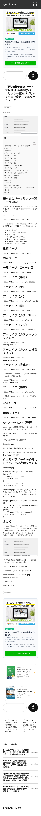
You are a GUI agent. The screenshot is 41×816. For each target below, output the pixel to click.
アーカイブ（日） (11, 163)
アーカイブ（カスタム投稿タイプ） (16, 173)
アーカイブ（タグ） (11, 168)
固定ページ (8, 151)
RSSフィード (9, 183)
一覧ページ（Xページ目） (13, 153)
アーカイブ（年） (11, 158)
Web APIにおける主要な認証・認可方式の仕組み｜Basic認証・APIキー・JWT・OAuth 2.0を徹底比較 (15, 764)
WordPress (7, 108)
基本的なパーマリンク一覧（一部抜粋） (18, 146)
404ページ (8, 180)
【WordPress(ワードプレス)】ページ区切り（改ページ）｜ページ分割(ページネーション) (29, 726)
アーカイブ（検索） (11, 178)
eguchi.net (9, 4)
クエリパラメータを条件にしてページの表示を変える (20, 189)
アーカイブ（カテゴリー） (13, 165)
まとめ (7, 192)
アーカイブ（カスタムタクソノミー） (17, 170)
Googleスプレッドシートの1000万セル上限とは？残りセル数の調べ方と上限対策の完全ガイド (16, 752)
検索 (33, 75)
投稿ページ (8, 148)
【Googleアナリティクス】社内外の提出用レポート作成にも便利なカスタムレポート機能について (11, 726)
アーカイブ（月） (11, 161)
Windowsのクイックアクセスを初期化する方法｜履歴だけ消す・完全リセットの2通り (16, 789)
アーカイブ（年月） (11, 156)
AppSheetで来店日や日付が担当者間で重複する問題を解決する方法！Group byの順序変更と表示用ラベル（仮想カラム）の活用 (16, 777)
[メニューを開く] (4, 803)
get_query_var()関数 (12, 185)
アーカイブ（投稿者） (12, 175)
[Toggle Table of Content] (33, 143)
